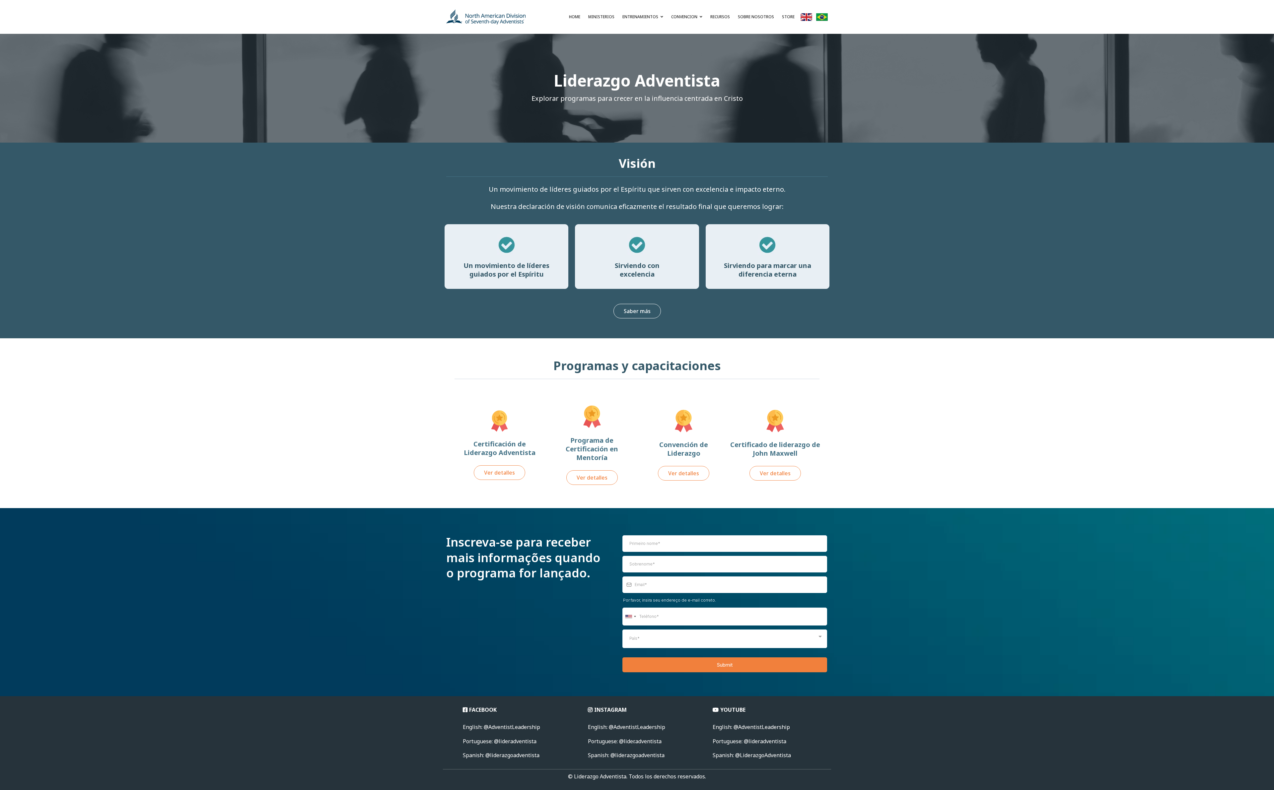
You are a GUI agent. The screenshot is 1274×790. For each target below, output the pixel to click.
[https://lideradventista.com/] (486, 17)
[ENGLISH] (806, 18)
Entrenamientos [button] (640, 17)
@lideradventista (749, 741)
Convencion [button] (684, 17)
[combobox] (630, 616)
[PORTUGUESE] (822, 18)
